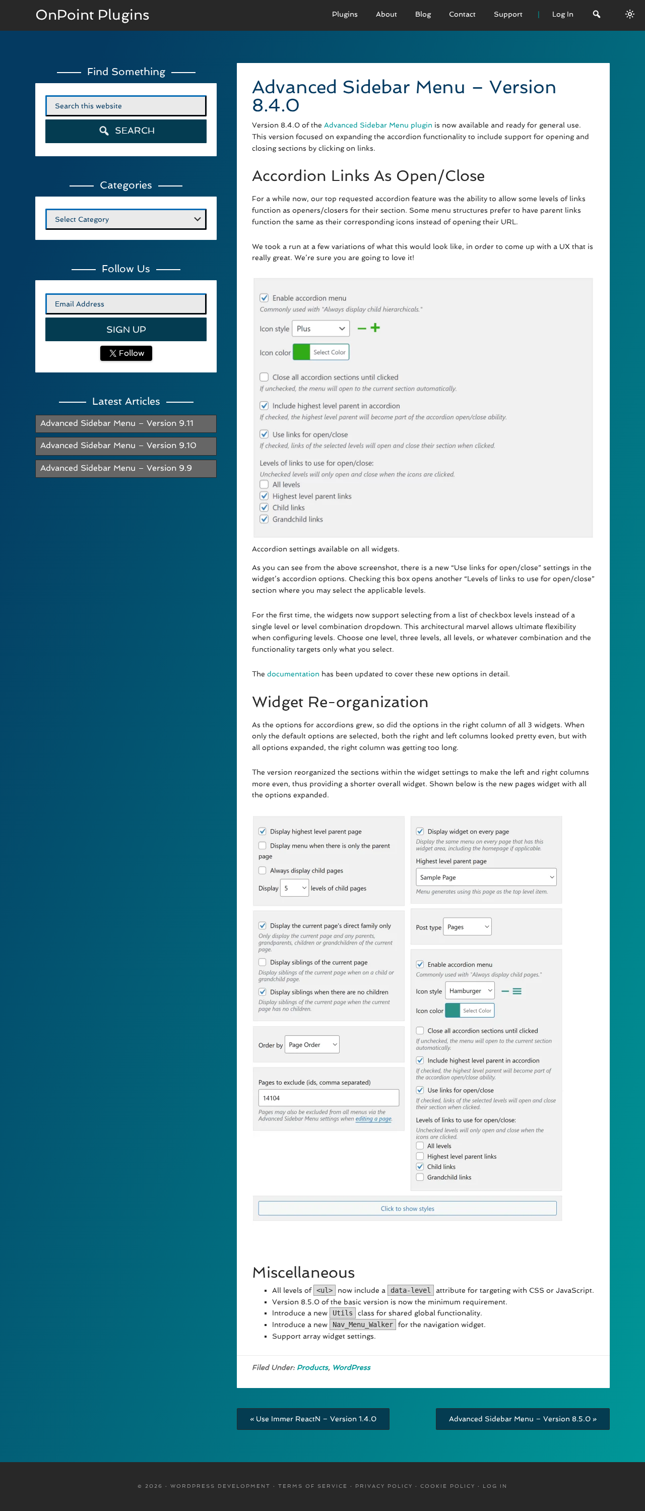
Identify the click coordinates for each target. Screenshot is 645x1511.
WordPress (351, 1367)
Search (133, 130)
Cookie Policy (447, 1486)
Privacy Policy (384, 1486)
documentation (293, 674)
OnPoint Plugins (92, 15)
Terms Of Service (313, 1486)
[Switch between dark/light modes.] (630, 14)
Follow (130, 353)
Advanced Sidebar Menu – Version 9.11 (117, 423)
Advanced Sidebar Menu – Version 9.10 (118, 445)
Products (312, 1367)
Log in (495, 1486)
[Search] (597, 15)
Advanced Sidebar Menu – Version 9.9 (116, 468)
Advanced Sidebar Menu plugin (378, 125)
